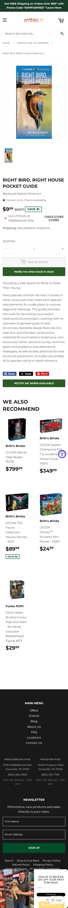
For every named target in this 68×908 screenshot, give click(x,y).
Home (6, 42)
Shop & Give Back (28, 860)
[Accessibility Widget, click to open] (62, 454)
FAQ (34, 732)
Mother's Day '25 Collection (33, 42)
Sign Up (34, 847)
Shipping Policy (43, 864)
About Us (34, 727)
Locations (34, 737)
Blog (34, 721)
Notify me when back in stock (34, 271)
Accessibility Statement (45, 868)
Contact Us (34, 743)
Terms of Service (15, 868)
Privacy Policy (52, 860)
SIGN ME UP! (51, 895)
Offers (34, 710)
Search (9, 860)
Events (34, 716)
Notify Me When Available (34, 383)
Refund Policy (21, 864)
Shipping (9, 228)
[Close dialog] (66, 871)
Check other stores (53, 218)
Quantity (9, 241)
